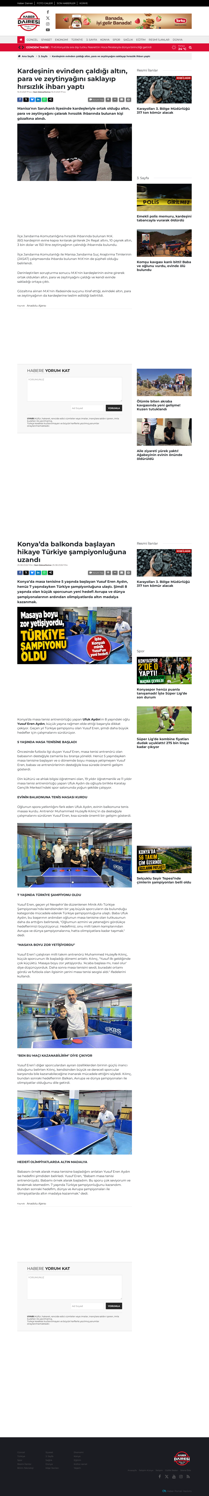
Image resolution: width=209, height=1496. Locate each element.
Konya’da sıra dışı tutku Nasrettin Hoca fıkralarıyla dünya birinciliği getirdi (104, 47)
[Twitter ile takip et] (48, 18)
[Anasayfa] (21, 39)
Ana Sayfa (27, 56)
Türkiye (77, 39)
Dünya (177, 39)
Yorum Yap (98, 99)
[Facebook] (20, 100)
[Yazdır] (128, 100)
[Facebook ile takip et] (48, 12)
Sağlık (128, 39)
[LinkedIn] (38, 100)
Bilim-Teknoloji (25, 1468)
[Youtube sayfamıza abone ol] (48, 30)
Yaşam (77, 1468)
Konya (104, 39)
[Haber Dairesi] (28, 21)
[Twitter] (26, 100)
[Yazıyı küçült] (115, 100)
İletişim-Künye (146, 1470)
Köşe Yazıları (52, 1468)
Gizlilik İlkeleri (171, 1470)
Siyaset (46, 39)
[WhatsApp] (44, 100)
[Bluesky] (32, 100)
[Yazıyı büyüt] (108, 100)
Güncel (32, 39)
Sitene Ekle (185, 1470)
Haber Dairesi (25, 3)
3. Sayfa (91, 39)
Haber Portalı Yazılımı (179, 1491)
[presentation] (19, 47)
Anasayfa (132, 1470)
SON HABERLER (66, 3)
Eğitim (140, 39)
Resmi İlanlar (159, 39)
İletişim (159, 1470)
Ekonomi (61, 39)
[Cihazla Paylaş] (50, 100)
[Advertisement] (74, 206)
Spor (116, 39)
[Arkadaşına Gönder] (121, 100)
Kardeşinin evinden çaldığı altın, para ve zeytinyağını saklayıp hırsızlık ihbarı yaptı (101, 56)
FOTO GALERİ (45, 3)
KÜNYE (84, 3)
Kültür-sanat (80, 1464)
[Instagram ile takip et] (48, 24)
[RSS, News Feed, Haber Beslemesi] (188, 1477)
